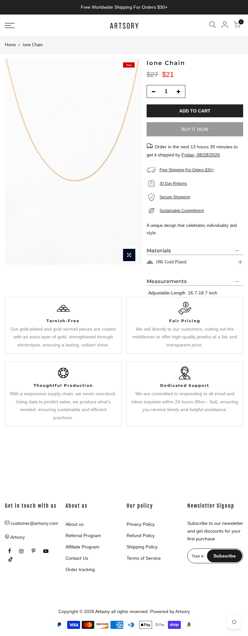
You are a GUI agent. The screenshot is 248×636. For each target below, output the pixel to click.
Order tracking (80, 569)
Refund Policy (141, 535)
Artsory (182, 611)
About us (75, 524)
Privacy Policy (141, 524)
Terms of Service (144, 558)
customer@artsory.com (34, 523)
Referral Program (83, 535)
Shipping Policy (142, 546)
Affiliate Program (82, 546)
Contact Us (77, 558)
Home (10, 44)
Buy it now (194, 129)
